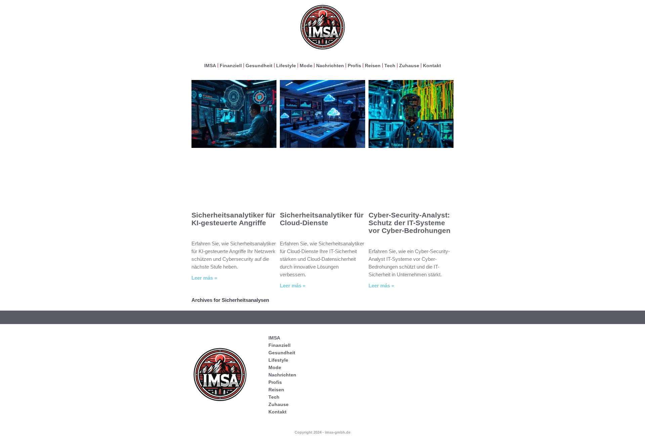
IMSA (210, 65)
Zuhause (409, 65)
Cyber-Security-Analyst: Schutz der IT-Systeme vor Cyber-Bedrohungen (409, 222)
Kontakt (432, 65)
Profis (354, 65)
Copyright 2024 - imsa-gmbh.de (322, 432)
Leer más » (204, 278)
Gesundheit (259, 65)
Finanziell (231, 65)
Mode (306, 65)
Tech (389, 65)
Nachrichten (330, 65)
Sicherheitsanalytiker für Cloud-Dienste (321, 219)
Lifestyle (286, 65)
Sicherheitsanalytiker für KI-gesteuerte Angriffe (233, 219)
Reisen (373, 65)
